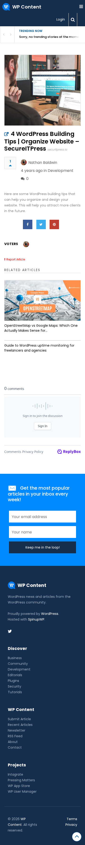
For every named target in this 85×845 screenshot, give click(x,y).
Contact (15, 747)
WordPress (49, 613)
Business (15, 658)
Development (60, 170)
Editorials (15, 675)
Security (14, 686)
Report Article (15, 259)
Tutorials (15, 692)
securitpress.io (57, 150)
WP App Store (19, 785)
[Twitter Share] (41, 224)
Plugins (13, 680)
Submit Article (19, 719)
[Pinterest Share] (54, 224)
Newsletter (16, 730)
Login (60, 19)
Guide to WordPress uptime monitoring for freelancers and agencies (39, 348)
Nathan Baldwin (42, 162)
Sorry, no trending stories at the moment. (51, 37)
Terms (72, 819)
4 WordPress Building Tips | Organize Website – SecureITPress (41, 141)
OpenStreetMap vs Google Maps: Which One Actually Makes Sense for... (41, 328)
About (13, 741)
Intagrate (15, 774)
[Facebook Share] (27, 224)
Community (18, 663)
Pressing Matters (21, 780)
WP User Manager (22, 791)
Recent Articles (20, 724)
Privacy (71, 824)
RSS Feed (15, 736)
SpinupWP (36, 619)
